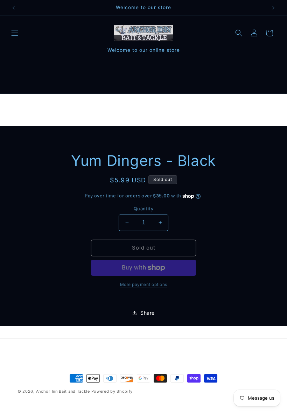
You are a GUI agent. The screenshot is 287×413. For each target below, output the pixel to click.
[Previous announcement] (13, 7)
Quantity (143, 208)
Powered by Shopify (112, 391)
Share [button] (147, 313)
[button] (14, 33)
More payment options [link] (143, 284)
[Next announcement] (273, 7)
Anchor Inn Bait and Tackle (63, 391)
